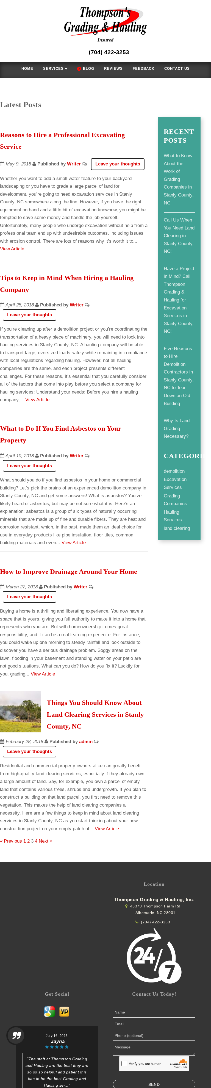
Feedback (139, 69)
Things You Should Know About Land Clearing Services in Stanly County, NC (97, 675)
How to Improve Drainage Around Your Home (73, 540)
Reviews (113, 69)
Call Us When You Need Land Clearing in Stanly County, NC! (178, 236)
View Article (83, 241)
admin (80, 703)
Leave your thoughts (110, 164)
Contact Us (169, 69)
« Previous (10, 802)
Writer (68, 164)
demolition (174, 471)
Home (35, 69)
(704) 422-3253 (155, 883)
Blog (90, 69)
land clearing (176, 528)
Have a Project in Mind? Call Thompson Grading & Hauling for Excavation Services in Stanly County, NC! (178, 300)
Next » (41, 802)
